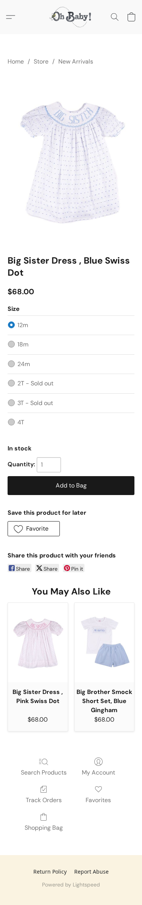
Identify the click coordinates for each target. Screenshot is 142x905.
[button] (71, 17)
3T (35, 403)
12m (22, 325)
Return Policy (50, 871)
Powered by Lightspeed (71, 884)
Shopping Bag (44, 828)
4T (20, 422)
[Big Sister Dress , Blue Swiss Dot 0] (71, 158)
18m (22, 344)
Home (16, 61)
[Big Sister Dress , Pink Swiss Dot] (38, 642)
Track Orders (44, 800)
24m (23, 364)
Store (41, 61)
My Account (98, 772)
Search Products (44, 772)
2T (35, 383)
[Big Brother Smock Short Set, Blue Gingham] (104, 642)
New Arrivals (75, 61)
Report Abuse (91, 871)
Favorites (98, 800)
